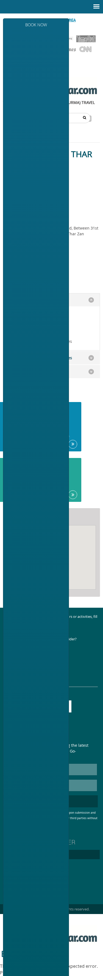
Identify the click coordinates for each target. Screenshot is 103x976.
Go (73, 444)
